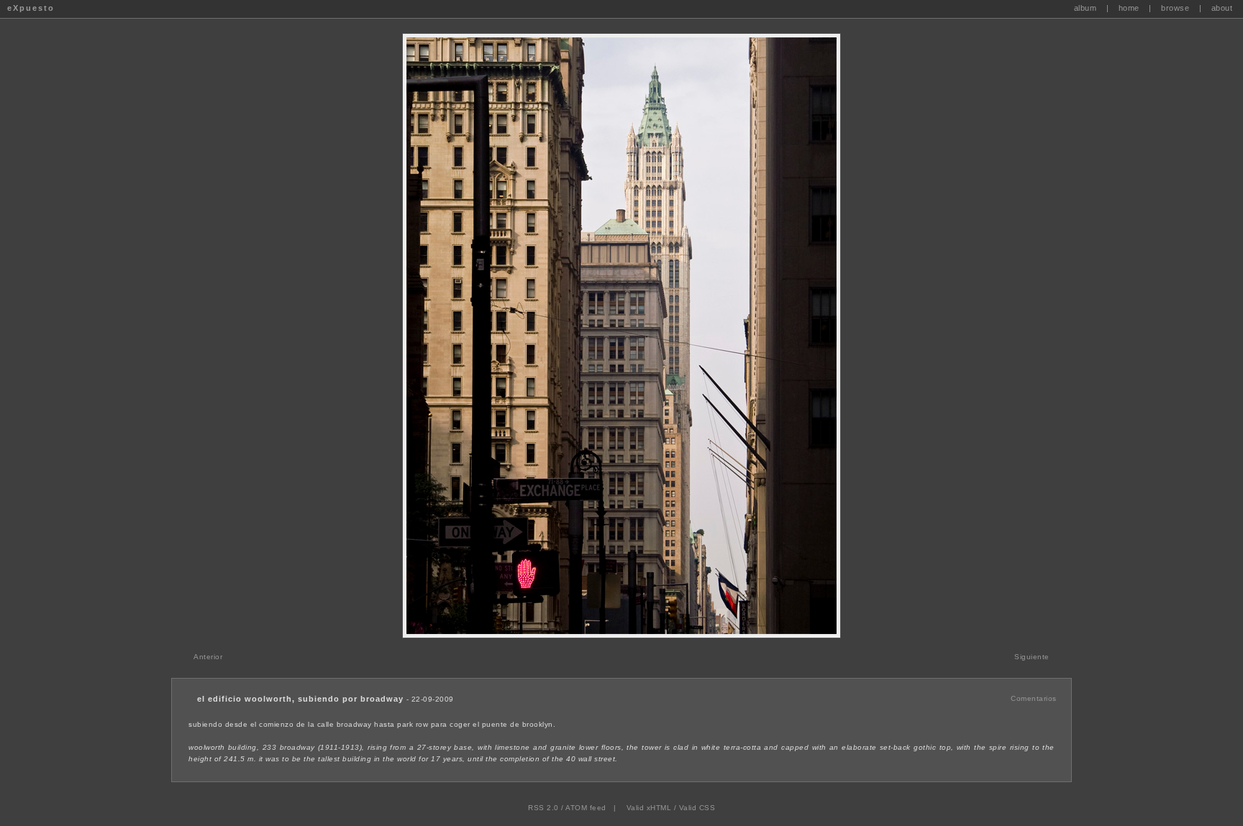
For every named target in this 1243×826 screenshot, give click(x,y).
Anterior (207, 657)
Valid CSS (697, 808)
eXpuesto (31, 8)
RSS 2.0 (543, 808)
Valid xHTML (649, 808)
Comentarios (1034, 698)
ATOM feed (585, 808)
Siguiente (1032, 657)
